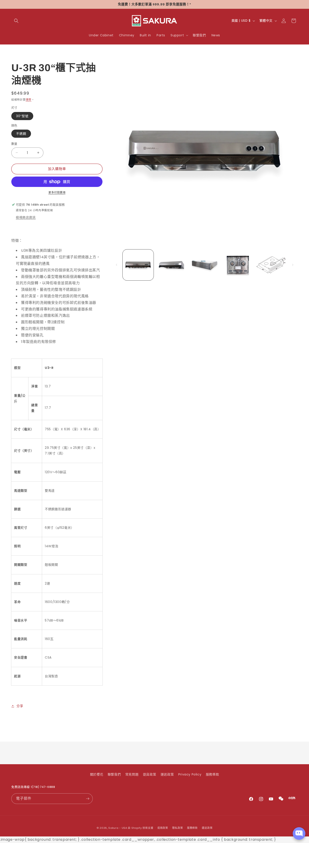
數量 (14, 144)
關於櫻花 (96, 774)
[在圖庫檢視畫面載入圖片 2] (171, 264)
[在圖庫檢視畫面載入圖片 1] (138, 264)
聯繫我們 (114, 774)
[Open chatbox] (299, 833)
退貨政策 (149, 774)
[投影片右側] (293, 265)
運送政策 (167, 774)
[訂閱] (88, 798)
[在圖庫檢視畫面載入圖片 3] (204, 264)
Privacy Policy (189, 774)
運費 (28, 100)
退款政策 (162, 828)
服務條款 (212, 774)
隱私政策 (177, 828)
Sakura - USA (117, 828)
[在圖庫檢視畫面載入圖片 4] (237, 264)
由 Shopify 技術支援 (140, 828)
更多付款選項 (56, 192)
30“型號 (22, 116)
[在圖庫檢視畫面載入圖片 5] (271, 264)
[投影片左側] (116, 265)
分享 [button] (20, 706)
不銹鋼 (21, 133)
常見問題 (131, 774)
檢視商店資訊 (26, 217)
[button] (16, 21)
